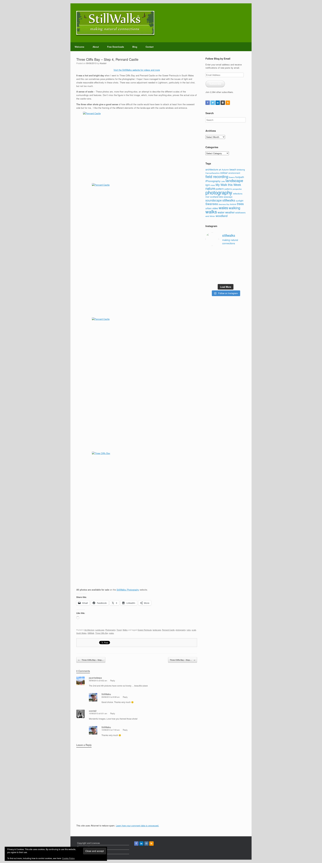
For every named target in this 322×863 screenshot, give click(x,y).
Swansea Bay (224, 204)
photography (181, 629)
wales (111, 633)
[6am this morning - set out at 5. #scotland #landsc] (230, 272)
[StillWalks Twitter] (212, 102)
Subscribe (215, 83)
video (215, 208)
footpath (239, 177)
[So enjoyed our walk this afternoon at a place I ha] (220, 258)
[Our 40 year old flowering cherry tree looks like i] (230, 252)
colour (224, 173)
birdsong (241, 169)
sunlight (239, 200)
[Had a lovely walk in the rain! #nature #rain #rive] (220, 252)
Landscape (99, 629)
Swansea (211, 204)
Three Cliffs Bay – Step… (90, 660)
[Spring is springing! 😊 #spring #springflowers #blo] (209, 278)
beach (233, 169)
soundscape (213, 200)
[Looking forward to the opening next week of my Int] (209, 265)
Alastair (103, 63)
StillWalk (91, 633)
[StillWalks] (115, 23)
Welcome (79, 46)
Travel (119, 629)
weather (230, 212)
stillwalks (228, 200)
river (207, 196)
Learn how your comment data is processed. (137, 825)
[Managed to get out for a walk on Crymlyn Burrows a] (220, 278)
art (220, 169)
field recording (216, 176)
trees (240, 203)
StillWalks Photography (128, 589)
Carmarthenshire (212, 173)
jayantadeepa (95, 677)
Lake (223, 181)
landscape (157, 629)
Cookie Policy (68, 858)
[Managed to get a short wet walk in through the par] (220, 265)
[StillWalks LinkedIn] (218, 102)
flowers (232, 177)
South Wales (81, 633)
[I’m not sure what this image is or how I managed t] (241, 265)
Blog (134, 46)
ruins (189, 629)
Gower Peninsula (145, 629)
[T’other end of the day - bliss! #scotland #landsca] (220, 272)
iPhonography (212, 181)
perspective (237, 189)
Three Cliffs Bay (101, 633)
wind (207, 216)
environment (234, 172)
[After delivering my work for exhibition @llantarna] (241, 278)
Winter (212, 216)
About (96, 46)
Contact (149, 46)
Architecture (89, 629)
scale (194, 629)
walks (211, 211)
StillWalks (106, 694)
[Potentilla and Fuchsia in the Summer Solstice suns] (230, 278)
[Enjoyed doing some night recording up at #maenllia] (209, 272)
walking (234, 207)
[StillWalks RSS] (228, 102)
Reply (112, 680)
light (207, 185)
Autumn (225, 169)
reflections (237, 193)
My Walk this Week (228, 185)
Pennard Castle (168, 629)
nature (210, 188)
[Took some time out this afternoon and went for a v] (230, 258)
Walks (125, 629)
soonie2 (92, 710)
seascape (228, 196)
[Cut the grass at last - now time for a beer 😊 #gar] (241, 272)
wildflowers (240, 212)
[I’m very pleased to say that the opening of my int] (241, 258)
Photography (110, 629)
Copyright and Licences (88, 843)
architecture (211, 169)
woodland (221, 216)
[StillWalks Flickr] (223, 102)
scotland (214, 196)
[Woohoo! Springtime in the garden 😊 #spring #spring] (209, 258)
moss (212, 185)
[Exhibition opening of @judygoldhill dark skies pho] (230, 265)
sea (221, 196)
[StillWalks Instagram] (146, 843)
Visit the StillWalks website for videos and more (137, 69)
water (221, 212)
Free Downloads (115, 46)
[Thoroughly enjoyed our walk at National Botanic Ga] (241, 252)
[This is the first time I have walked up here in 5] (209, 252)
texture (233, 204)
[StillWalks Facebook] (207, 102)
